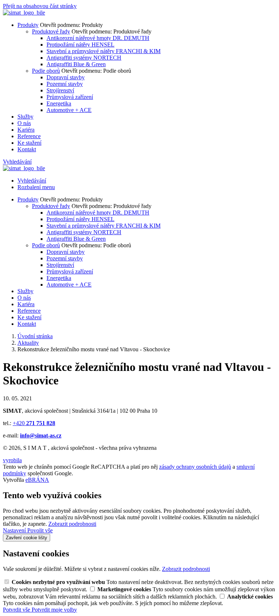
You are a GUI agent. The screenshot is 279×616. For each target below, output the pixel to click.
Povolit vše (40, 530)
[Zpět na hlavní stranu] (24, 12)
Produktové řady (51, 31)
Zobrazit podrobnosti (72, 524)
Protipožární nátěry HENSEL (80, 44)
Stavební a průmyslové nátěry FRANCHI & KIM (103, 51)
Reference (29, 136)
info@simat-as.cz (40, 435)
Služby (25, 116)
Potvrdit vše (17, 610)
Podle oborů (46, 71)
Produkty (28, 25)
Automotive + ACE (69, 110)
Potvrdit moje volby (54, 610)
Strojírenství (60, 90)
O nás (24, 123)
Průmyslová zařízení (69, 97)
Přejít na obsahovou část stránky (40, 6)
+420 (34, 423)
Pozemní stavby (64, 84)
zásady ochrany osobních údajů (195, 467)
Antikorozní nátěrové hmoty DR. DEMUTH (97, 38)
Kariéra (26, 130)
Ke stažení (29, 143)
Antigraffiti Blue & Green (76, 64)
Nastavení (15, 530)
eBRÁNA (37, 480)
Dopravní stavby (65, 77)
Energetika (58, 103)
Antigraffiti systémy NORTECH (83, 58)
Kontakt (26, 149)
